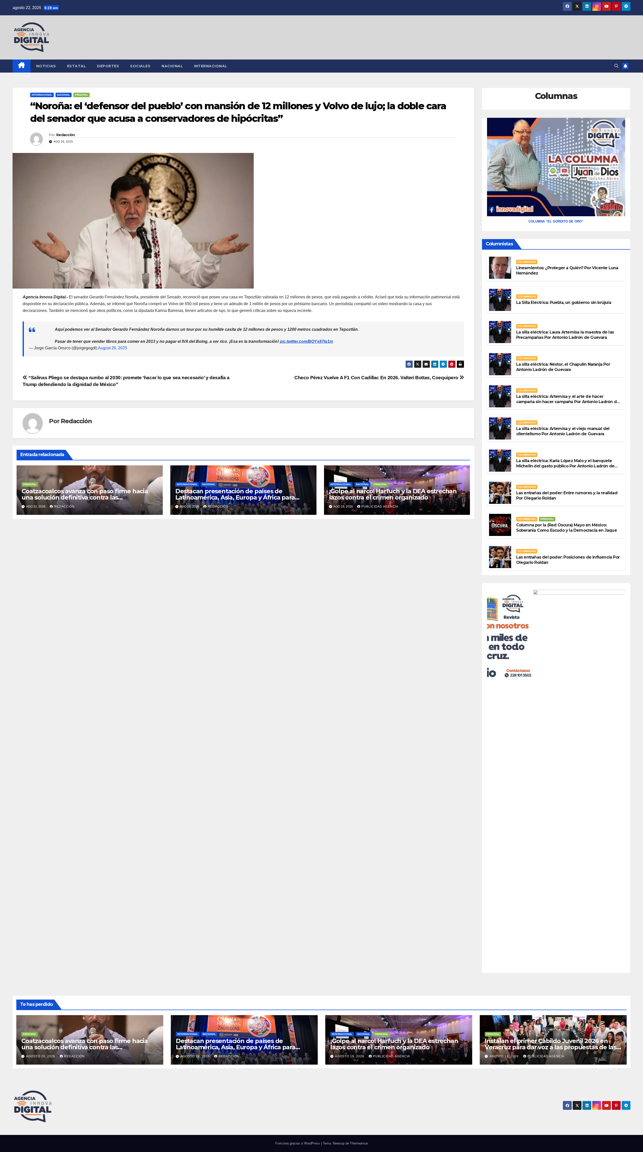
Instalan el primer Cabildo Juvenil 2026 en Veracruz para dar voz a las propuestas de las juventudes (550, 1047)
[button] (616, 66)
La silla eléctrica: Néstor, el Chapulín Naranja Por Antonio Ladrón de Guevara (563, 367)
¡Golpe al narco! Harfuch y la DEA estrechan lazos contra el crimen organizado (393, 494)
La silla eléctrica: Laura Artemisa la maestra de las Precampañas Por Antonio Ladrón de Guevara (565, 335)
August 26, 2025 (112, 348)
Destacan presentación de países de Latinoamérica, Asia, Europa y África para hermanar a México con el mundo (235, 497)
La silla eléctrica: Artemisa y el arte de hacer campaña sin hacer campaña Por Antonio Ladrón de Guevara (567, 401)
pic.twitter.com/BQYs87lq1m (306, 341)
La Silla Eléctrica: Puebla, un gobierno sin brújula (563, 302)
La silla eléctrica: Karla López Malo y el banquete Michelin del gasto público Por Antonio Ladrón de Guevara (565, 466)
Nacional (172, 66)
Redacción (65, 135)
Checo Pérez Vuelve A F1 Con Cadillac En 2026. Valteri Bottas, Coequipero (376, 377)
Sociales (140, 66)
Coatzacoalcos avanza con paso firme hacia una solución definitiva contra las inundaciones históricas (85, 497)
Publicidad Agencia (379, 506)
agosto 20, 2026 (41, 1056)
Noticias (46, 66)
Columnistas (527, 261)
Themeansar (359, 1143)
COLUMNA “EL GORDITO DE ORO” (555, 221)
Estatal (76, 66)
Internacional (210, 66)
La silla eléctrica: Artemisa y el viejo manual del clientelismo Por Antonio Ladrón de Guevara (563, 431)
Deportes (108, 66)
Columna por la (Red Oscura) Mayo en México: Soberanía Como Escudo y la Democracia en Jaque (566, 528)
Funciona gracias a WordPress (298, 1143)
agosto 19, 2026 (196, 1056)
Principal (81, 94)
